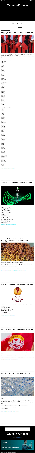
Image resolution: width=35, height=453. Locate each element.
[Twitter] (32, 0)
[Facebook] (28, 0)
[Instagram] (29, 0)
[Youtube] (33, 0)
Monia (2, 33)
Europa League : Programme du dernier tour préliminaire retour (17, 284)
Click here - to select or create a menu (6, 1)
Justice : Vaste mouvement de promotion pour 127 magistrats (17, 32)
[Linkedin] (30, 0)
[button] (27, 0)
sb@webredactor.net (19, 437)
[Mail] (31, 0)
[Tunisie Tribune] (17, 5)
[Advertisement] (17, 429)
